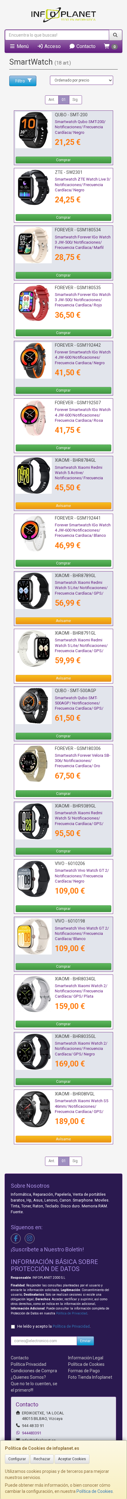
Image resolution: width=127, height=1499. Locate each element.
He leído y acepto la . (54, 1326)
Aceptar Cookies (72, 1459)
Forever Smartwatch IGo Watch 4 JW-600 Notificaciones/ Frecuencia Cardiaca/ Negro (83, 357)
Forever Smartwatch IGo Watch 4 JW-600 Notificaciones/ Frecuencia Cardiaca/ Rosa (83, 415)
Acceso (52, 46)
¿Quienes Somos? (28, 1377)
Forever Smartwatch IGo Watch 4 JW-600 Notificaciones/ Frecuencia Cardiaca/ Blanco (83, 530)
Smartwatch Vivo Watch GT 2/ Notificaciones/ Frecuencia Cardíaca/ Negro (82, 875)
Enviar (85, 1341)
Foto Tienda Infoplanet (90, 1377)
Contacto (85, 46)
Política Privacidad (28, 1364)
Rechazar (42, 1459)
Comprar (63, 160)
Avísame (63, 506)
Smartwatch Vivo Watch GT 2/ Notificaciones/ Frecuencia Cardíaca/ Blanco (82, 933)
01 (64, 100)
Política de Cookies (94, 1491)
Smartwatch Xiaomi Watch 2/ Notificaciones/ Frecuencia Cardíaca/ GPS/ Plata (81, 991)
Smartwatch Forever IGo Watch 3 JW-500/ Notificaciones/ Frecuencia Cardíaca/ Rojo (83, 300)
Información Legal (85, 1357)
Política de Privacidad (71, 1313)
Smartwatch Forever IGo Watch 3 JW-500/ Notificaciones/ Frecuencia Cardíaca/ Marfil (83, 242)
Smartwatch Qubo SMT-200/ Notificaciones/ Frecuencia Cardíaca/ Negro (80, 127)
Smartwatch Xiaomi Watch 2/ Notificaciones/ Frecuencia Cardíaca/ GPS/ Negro (81, 1048)
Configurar (17, 1459)
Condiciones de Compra (34, 1370)
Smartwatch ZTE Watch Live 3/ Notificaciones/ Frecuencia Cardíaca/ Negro (82, 184)
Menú (22, 46)
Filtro (20, 80)
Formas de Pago (84, 1370)
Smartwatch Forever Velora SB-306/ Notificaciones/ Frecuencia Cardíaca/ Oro (82, 760)
